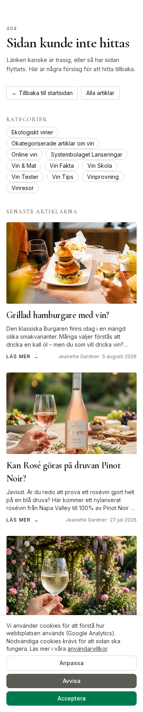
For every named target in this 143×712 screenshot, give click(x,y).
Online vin (24, 154)
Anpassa (72, 663)
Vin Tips (62, 176)
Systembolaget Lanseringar (86, 154)
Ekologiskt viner (32, 132)
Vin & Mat (24, 165)
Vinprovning (103, 176)
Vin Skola (99, 165)
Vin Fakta (62, 165)
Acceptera (72, 698)
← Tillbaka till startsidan (42, 92)
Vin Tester (25, 176)
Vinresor (23, 187)
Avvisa (72, 680)
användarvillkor (87, 648)
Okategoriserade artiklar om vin (53, 143)
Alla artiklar (100, 92)
